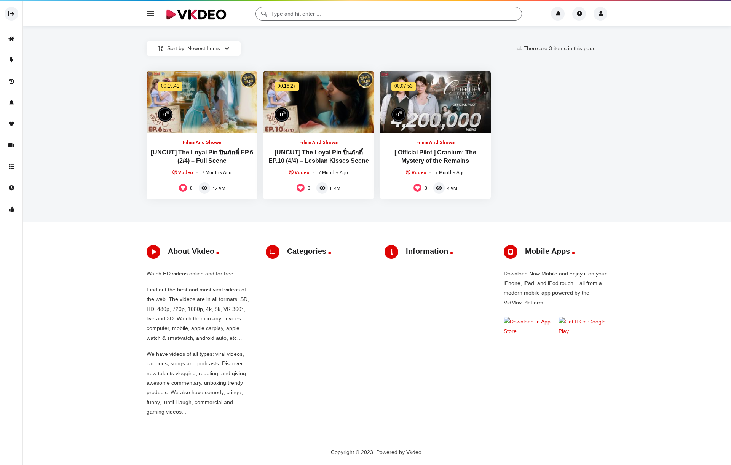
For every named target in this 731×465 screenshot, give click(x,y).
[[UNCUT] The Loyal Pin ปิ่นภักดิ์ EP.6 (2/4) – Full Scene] (202, 102)
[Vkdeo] (196, 13)
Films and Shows (202, 142)
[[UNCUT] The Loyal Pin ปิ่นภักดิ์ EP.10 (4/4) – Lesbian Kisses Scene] (318, 102)
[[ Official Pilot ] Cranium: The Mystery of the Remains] (435, 102)
